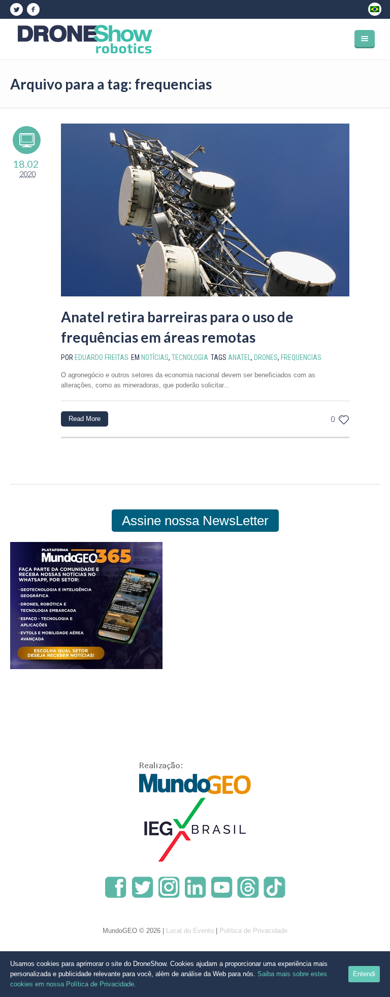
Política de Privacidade (253, 930)
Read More (85, 418)
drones (266, 357)
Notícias (155, 357)
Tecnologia (190, 357)
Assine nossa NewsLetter (195, 520)
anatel (239, 357)
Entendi (364, 974)
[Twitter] (16, 9)
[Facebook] (33, 9)
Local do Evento (190, 930)
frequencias (301, 357)
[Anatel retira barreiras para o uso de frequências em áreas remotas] (205, 210)
